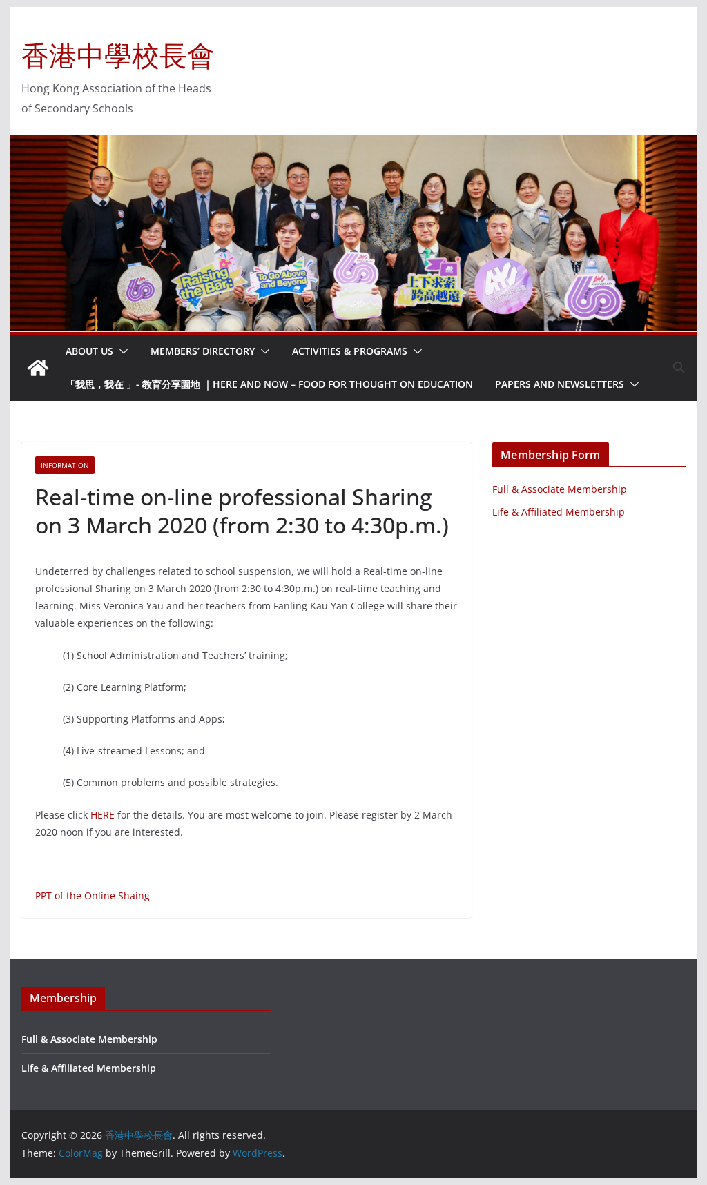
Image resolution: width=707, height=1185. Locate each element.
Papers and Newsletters (559, 384)
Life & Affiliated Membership (558, 511)
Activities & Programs (349, 351)
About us (89, 351)
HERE (102, 814)
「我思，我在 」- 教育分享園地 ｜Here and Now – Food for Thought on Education (269, 384)
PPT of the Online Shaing (92, 895)
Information (65, 465)
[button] (120, 351)
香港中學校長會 (118, 55)
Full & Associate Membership (559, 489)
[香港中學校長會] (38, 367)
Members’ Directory (203, 351)
